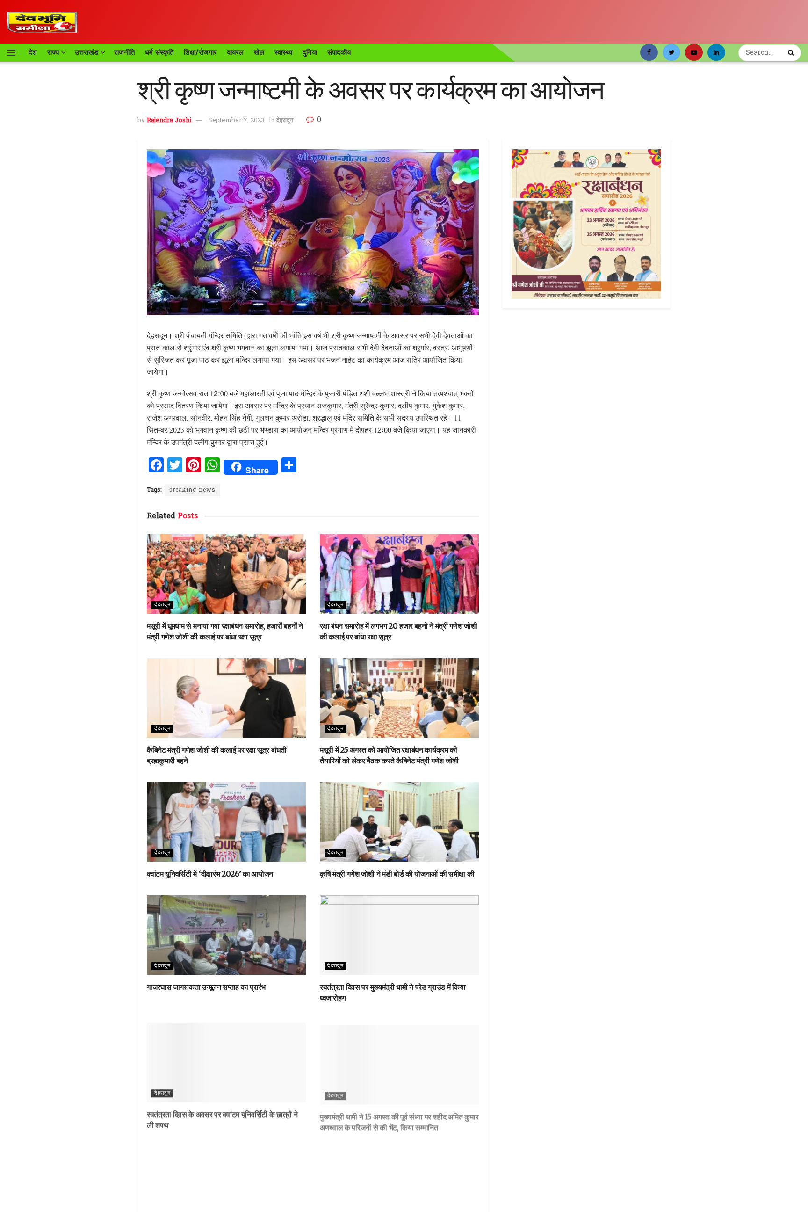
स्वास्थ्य (283, 52)
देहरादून (284, 120)
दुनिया (310, 52)
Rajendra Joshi (169, 120)
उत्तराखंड (86, 52)
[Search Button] (792, 52)
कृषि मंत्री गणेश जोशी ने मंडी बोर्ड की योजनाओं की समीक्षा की (397, 873)
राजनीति (124, 52)
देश (33, 52)
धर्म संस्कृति (159, 52)
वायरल (235, 52)
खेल (259, 52)
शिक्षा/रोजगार (200, 52)
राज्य (53, 52)
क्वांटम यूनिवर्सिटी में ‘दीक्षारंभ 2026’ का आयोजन (210, 873)
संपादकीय (339, 52)
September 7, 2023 (236, 120)
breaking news (192, 490)
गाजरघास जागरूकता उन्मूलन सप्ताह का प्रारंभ (206, 987)
